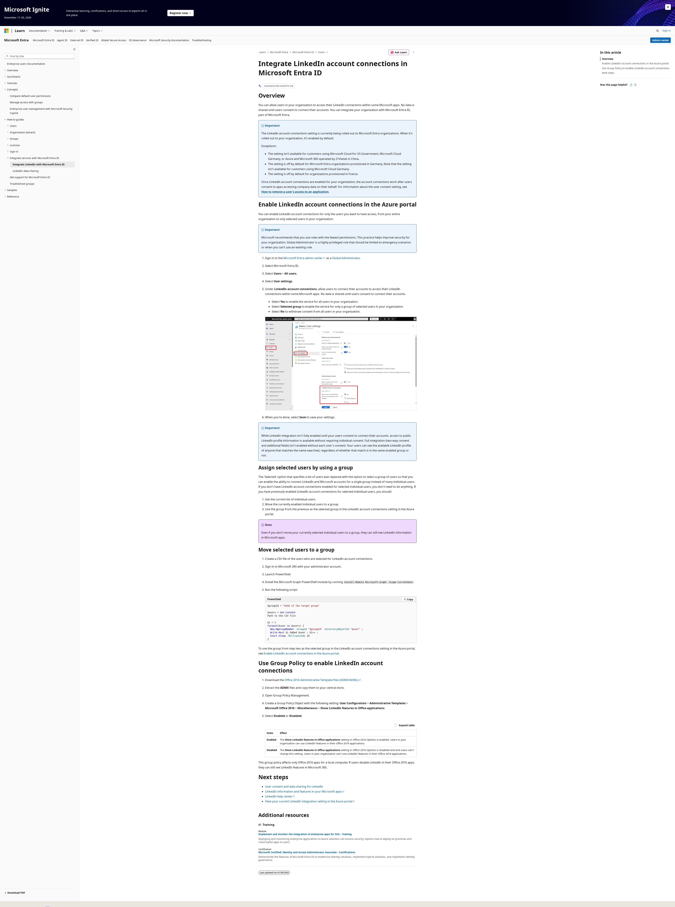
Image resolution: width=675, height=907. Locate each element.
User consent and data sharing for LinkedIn (294, 786)
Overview (607, 59)
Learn (262, 52)
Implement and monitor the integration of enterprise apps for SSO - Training (305, 834)
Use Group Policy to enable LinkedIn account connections (635, 68)
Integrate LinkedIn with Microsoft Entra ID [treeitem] (39, 164)
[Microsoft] (6, 30)
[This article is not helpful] (635, 85)
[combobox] (39, 56)
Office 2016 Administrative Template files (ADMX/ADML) (321, 680)
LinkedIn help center (278, 796)
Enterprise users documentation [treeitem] (26, 63)
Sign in (667, 30)
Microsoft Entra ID (303, 52)
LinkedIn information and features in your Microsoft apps (303, 791)
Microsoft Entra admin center (303, 258)
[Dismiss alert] (668, 7)
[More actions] (413, 52)
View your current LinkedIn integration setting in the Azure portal (308, 801)
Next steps (608, 72)
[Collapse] (74, 49)
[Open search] (657, 31)
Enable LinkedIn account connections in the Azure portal (301, 653)
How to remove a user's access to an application (295, 192)
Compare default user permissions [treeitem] (30, 96)
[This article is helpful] (631, 85)
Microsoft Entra (279, 52)
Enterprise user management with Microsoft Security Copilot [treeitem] (41, 111)
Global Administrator (346, 258)
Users (321, 52)
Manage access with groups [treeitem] (26, 102)
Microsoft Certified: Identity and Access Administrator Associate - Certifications (306, 852)
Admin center (660, 40)
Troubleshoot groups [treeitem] (22, 183)
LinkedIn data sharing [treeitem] (26, 171)
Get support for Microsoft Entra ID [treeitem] (30, 177)
